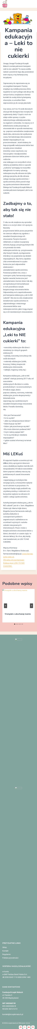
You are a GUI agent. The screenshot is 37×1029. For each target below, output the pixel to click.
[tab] (14, 624)
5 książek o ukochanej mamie (18, 614)
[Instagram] (24, 1027)
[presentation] (18, 599)
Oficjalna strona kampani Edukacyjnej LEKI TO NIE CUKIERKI (14, 563)
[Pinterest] (33, 1027)
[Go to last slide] (5, 605)
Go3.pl (28, 1023)
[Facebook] (20, 1027)
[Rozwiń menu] (32, 4)
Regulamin (6, 954)
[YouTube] (29, 1027)
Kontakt (5, 951)
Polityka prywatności (10, 958)
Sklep (4, 947)
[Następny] (31, 605)
